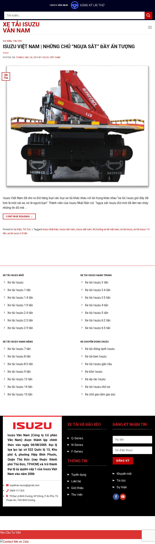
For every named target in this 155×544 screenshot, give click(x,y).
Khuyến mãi (124, 474)
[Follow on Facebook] (116, 497)
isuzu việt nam (84, 229)
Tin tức (121, 480)
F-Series (77, 451)
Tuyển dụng (78, 474)
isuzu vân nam (67, 229)
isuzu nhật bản (50, 229)
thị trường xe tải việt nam (106, 229)
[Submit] (148, 15)
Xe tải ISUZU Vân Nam (21, 27)
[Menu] (150, 27)
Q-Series (77, 438)
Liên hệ (76, 481)
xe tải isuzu (126, 229)
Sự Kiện (7, 41)
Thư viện (76, 494)
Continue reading (19, 216)
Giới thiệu (77, 488)
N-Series (77, 445)
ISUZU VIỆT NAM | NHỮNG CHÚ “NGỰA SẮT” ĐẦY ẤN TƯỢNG (69, 46)
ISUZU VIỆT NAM (51, 57)
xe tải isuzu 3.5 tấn (17, 233)
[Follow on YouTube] (123, 497)
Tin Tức (17, 41)
